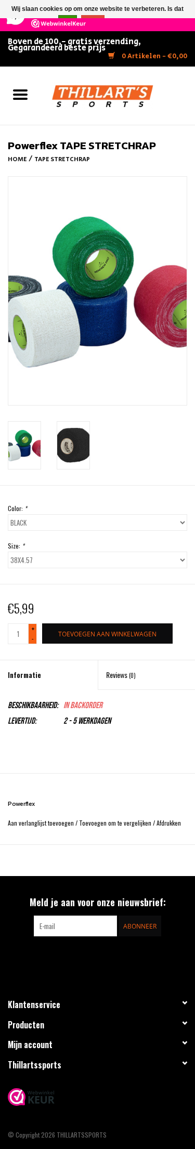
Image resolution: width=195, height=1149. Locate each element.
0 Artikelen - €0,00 (153, 56)
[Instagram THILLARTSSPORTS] (106, 957)
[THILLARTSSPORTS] (118, 94)
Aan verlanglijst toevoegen (41, 822)
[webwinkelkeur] (97, 1097)
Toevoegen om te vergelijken (116, 822)
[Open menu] (20, 94)
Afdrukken (169, 822)
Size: (16, 545)
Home (17, 159)
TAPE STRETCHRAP (62, 159)
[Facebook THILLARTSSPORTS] (88, 957)
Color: (17, 508)
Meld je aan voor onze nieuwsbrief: (98, 902)
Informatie (24, 674)
